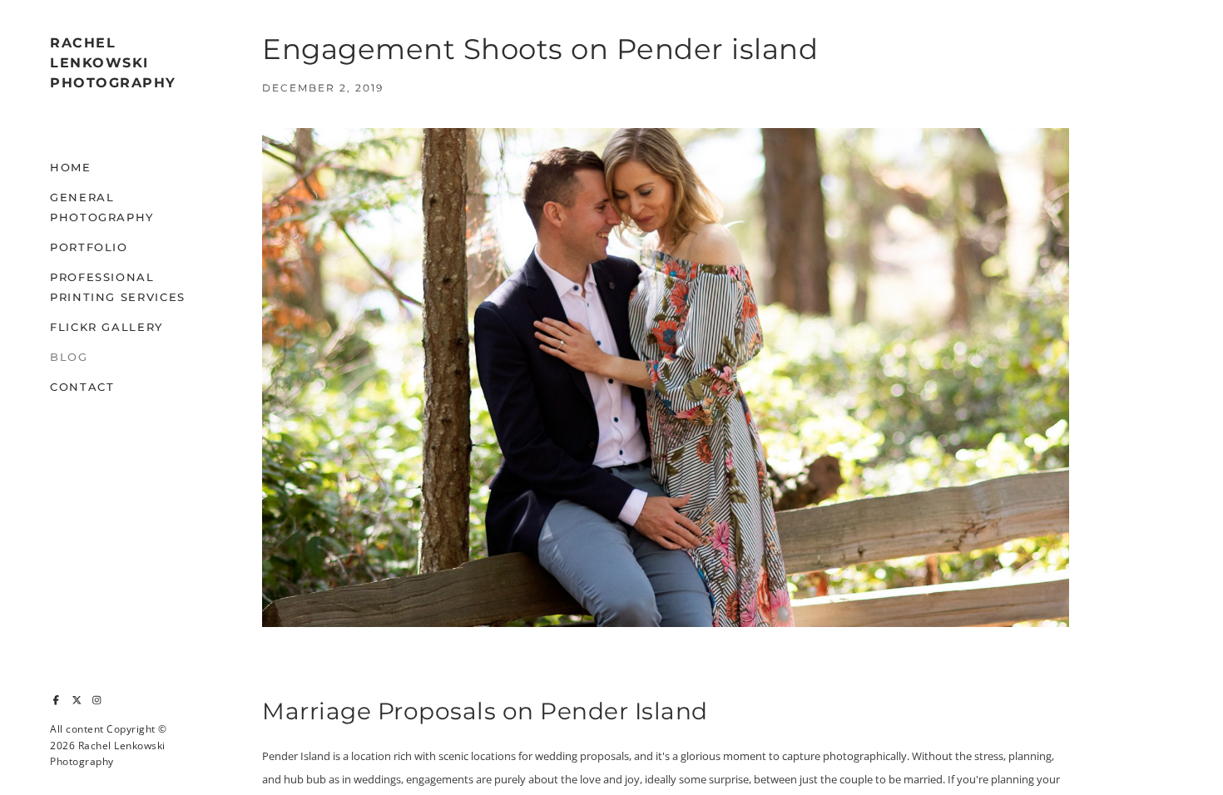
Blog (69, 356)
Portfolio (89, 247)
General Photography (102, 207)
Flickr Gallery (106, 326)
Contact (82, 386)
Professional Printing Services (118, 287)
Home (71, 167)
